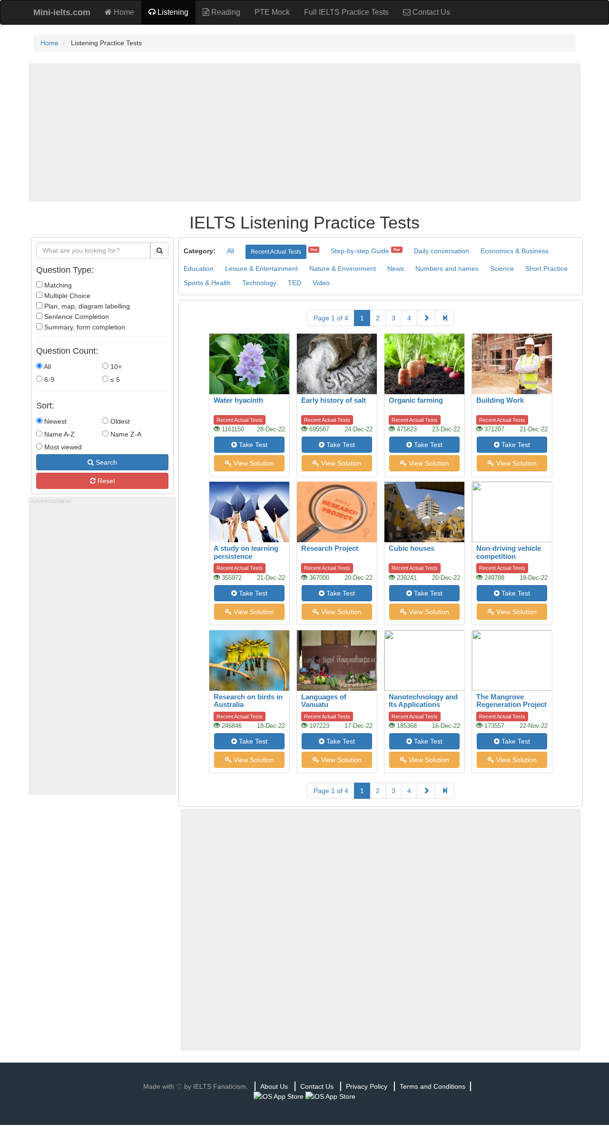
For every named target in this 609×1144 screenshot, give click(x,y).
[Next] (426, 318)
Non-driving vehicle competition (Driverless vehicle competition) (508, 560)
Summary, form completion (83, 327)
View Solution (253, 463)
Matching (57, 285)
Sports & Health (207, 283)
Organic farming (416, 400)
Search (105, 462)
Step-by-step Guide (360, 251)
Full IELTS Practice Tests (346, 12)
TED (294, 283)
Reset (105, 481)
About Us (274, 1086)
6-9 (48, 379)
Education (199, 268)
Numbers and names (447, 268)
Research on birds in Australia (248, 701)
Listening (172, 12)
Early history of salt (333, 400)
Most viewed (62, 447)
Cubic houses (411, 548)
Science (502, 268)
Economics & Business (515, 251)
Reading (224, 12)
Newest (54, 421)
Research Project (329, 548)
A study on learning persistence (246, 552)
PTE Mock (272, 12)
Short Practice (546, 268)
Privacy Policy (366, 1086)
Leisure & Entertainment (261, 268)
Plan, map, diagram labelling (86, 306)
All (46, 366)
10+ (115, 366)
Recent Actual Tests (276, 252)
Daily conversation (441, 251)
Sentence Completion (75, 316)
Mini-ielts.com (61, 12)
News (395, 268)
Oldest (119, 421)
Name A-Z (58, 434)
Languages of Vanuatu (323, 701)
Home (123, 12)
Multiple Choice (66, 295)
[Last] (444, 318)
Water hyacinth (238, 400)
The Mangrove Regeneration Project (511, 701)
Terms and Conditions (432, 1086)
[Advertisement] (304, 132)
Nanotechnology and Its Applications (423, 701)
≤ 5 (114, 379)
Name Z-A (124, 434)
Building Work (500, 400)
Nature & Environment (342, 268)
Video (321, 283)
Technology (259, 283)
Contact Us (430, 12)
